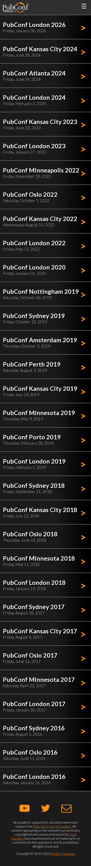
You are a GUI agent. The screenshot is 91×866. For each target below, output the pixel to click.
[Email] (66, 808)
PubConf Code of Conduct (52, 826)
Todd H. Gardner (63, 853)
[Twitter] (45, 808)
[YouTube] (24, 808)
